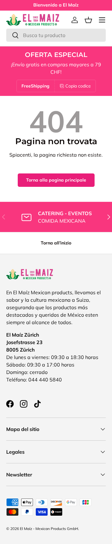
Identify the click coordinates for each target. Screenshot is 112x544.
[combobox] (56, 35)
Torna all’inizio (56, 243)
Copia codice (78, 86)
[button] (88, 20)
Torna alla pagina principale (56, 180)
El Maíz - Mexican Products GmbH (49, 528)
